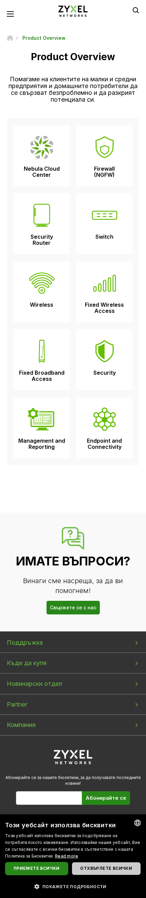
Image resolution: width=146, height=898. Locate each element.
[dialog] (73, 856)
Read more (66, 856)
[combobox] (137, 822)
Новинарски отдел (34, 683)
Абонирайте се (106, 798)
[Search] (136, 10)
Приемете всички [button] (37, 868)
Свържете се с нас (73, 607)
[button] (73, 886)
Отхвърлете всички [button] (106, 868)
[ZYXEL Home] (73, 10)
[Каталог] (10, 38)
